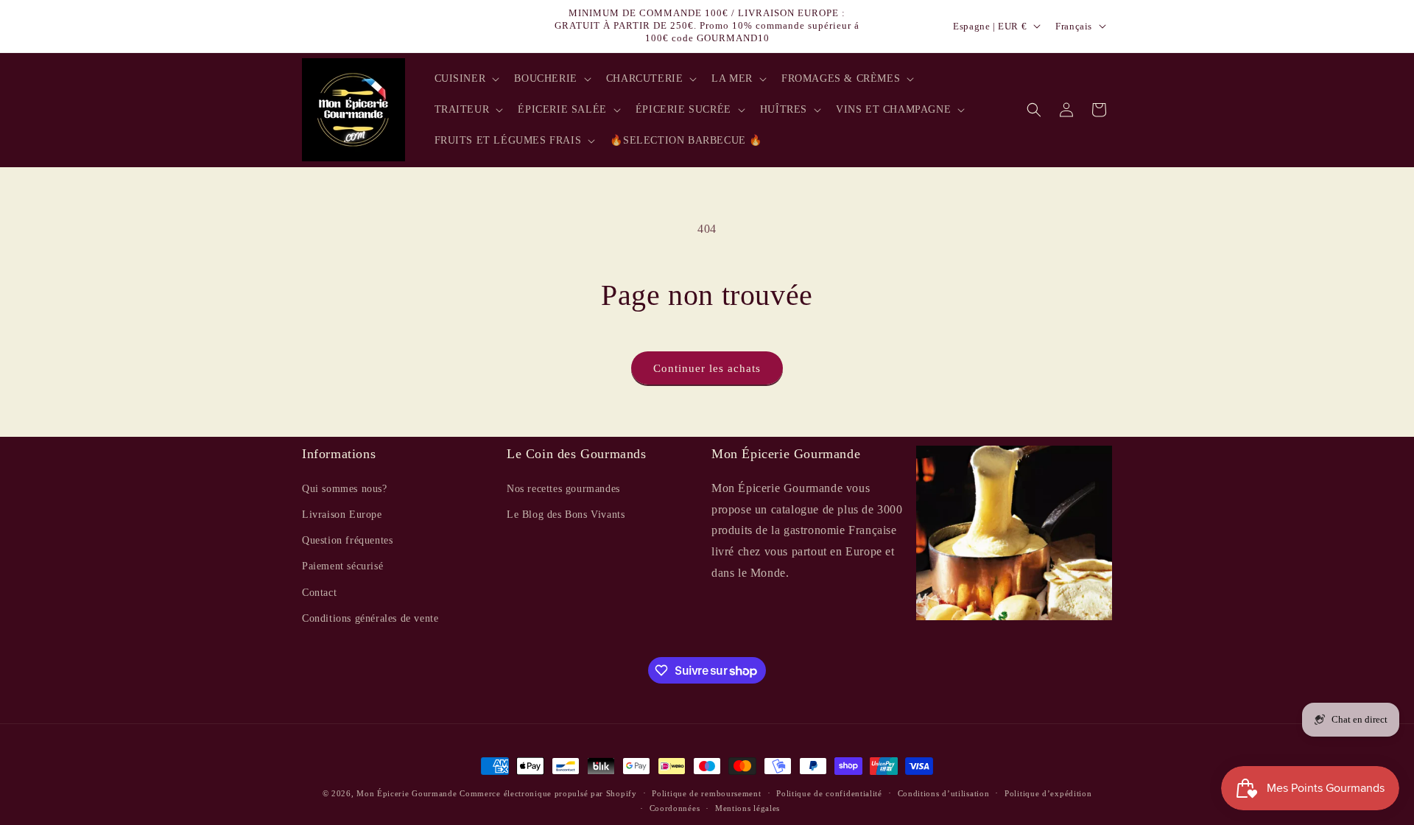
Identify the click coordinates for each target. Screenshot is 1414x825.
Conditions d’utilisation (944, 793)
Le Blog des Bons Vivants (566, 513)
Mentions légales (747, 808)
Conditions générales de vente (370, 617)
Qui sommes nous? (344, 488)
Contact (319, 591)
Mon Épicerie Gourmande (406, 793)
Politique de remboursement (706, 793)
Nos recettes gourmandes (563, 488)
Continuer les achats (707, 368)
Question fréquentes (347, 539)
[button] (466, 78)
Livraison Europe (342, 513)
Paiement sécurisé (342, 565)
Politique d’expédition (1048, 793)
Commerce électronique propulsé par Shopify (548, 793)
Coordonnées (675, 808)
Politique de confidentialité (829, 793)
